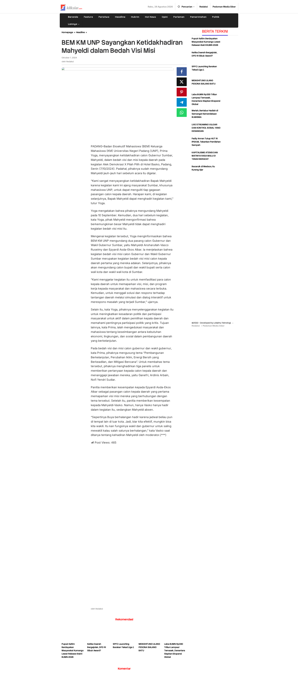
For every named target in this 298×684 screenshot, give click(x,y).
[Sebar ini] (182, 71)
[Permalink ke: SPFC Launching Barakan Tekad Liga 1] (124, 634)
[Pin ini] (182, 92)
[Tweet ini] (182, 81)
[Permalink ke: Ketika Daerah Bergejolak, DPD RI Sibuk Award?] (98, 634)
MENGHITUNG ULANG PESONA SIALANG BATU (149, 647)
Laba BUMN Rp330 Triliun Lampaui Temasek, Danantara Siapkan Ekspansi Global (174, 650)
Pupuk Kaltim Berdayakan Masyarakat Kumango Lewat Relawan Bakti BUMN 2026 (73, 650)
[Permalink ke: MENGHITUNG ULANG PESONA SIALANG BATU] (150, 634)
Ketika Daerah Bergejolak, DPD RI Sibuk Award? (96, 647)
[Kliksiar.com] (71, 7)
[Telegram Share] (182, 102)
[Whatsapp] (182, 112)
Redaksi (196, 325)
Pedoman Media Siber (213, 325)
